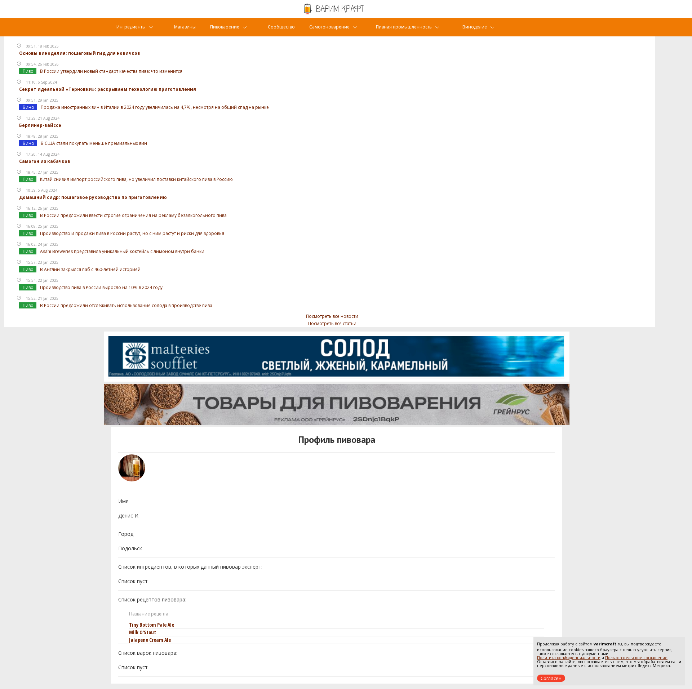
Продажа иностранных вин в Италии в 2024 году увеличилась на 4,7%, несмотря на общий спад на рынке (155, 107)
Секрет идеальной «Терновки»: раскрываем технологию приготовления (107, 89)
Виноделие (474, 27)
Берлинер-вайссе (40, 125)
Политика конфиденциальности (568, 657)
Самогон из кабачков (44, 161)
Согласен (551, 678)
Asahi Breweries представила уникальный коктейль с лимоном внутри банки (122, 251)
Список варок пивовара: (147, 652)
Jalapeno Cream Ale (150, 639)
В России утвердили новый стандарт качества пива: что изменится (111, 71)
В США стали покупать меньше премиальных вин (94, 143)
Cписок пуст (133, 581)
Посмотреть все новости (332, 316)
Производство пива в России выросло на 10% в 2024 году (101, 287)
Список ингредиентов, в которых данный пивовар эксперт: (190, 566)
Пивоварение (224, 27)
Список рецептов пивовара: (152, 599)
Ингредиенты (131, 27)
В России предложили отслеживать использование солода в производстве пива (126, 305)
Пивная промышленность (404, 27)
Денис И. (128, 515)
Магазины (185, 27)
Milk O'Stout (142, 632)
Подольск (130, 548)
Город (125, 533)
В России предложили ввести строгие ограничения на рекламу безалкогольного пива (133, 215)
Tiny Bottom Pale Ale (151, 624)
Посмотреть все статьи (332, 323)
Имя (123, 501)
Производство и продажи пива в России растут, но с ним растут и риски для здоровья (132, 233)
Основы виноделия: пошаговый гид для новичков (79, 53)
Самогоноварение (329, 27)
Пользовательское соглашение (636, 657)
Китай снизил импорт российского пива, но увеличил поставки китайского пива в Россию (136, 179)
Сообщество (281, 27)
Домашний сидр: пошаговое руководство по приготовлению (93, 197)
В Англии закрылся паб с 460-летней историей (90, 269)
